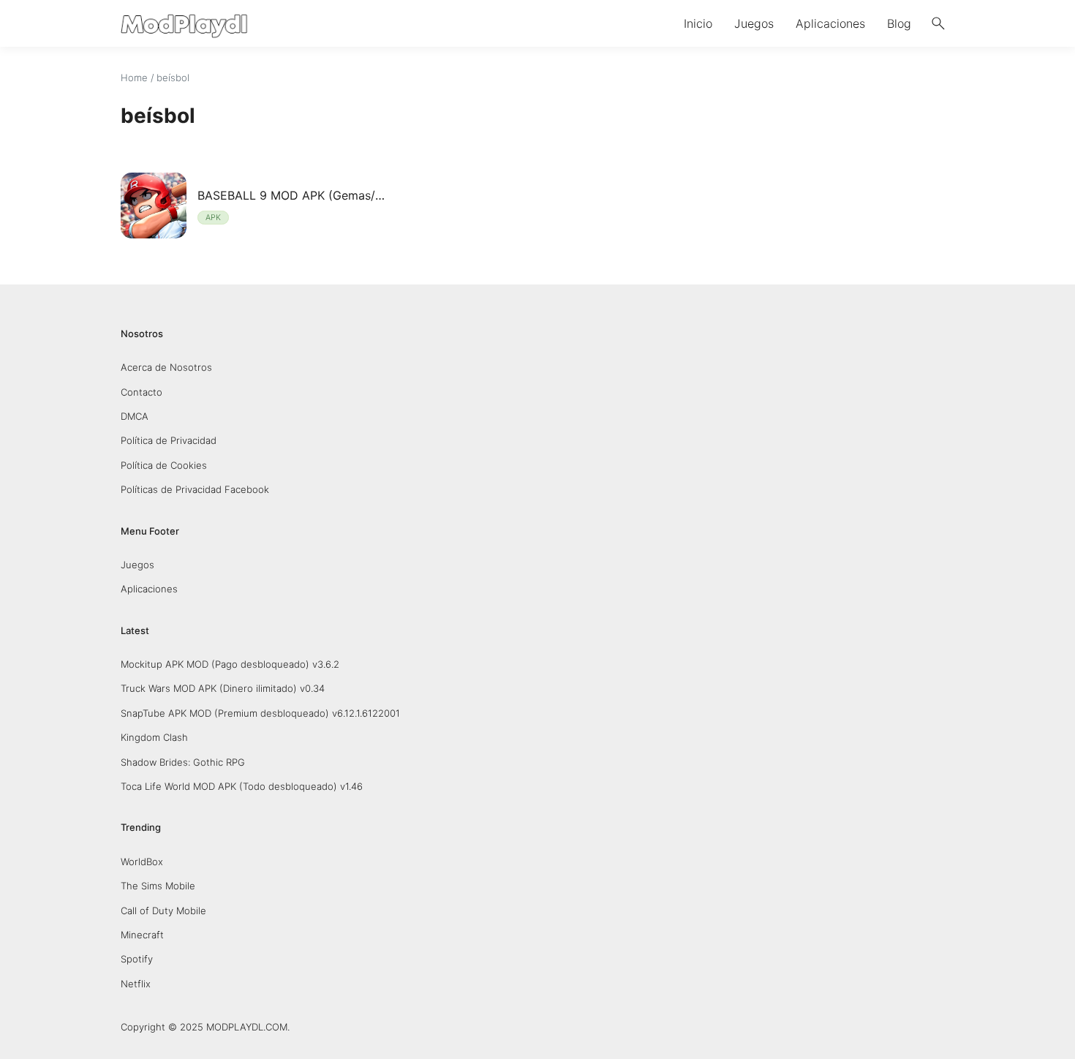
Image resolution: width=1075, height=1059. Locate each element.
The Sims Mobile (158, 886)
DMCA (134, 416)
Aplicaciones (830, 23)
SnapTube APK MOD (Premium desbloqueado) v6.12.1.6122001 (260, 713)
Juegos (754, 23)
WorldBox (142, 861)
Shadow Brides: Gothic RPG (183, 762)
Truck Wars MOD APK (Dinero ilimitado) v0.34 (223, 688)
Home (134, 77)
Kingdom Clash (154, 737)
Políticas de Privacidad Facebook (195, 489)
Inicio (698, 23)
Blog (899, 23)
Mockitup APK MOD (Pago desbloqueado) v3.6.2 (230, 664)
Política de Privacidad (168, 440)
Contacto (141, 392)
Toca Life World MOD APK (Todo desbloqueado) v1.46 (242, 786)
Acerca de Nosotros (166, 367)
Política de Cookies (164, 465)
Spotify (137, 959)
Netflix (136, 984)
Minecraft (142, 935)
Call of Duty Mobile (163, 910)
